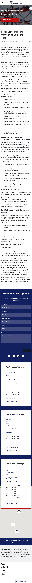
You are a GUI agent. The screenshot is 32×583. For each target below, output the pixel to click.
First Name (4, 304)
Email (2, 326)
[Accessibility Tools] (30, 8)
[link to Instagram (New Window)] (14, 356)
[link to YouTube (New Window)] (18, 356)
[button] (3, 2)
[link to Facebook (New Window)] (9, 356)
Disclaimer (16, 542)
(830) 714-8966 (12, 478)
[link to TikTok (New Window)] (23, 356)
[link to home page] (16, 3)
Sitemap (25, 540)
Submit (27, 350)
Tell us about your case (8, 333)
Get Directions (10, 401)
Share (29, 41)
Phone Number (5, 318)
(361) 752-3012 (11, 379)
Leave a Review (10, 383)
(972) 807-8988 (12, 429)
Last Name (4, 311)
